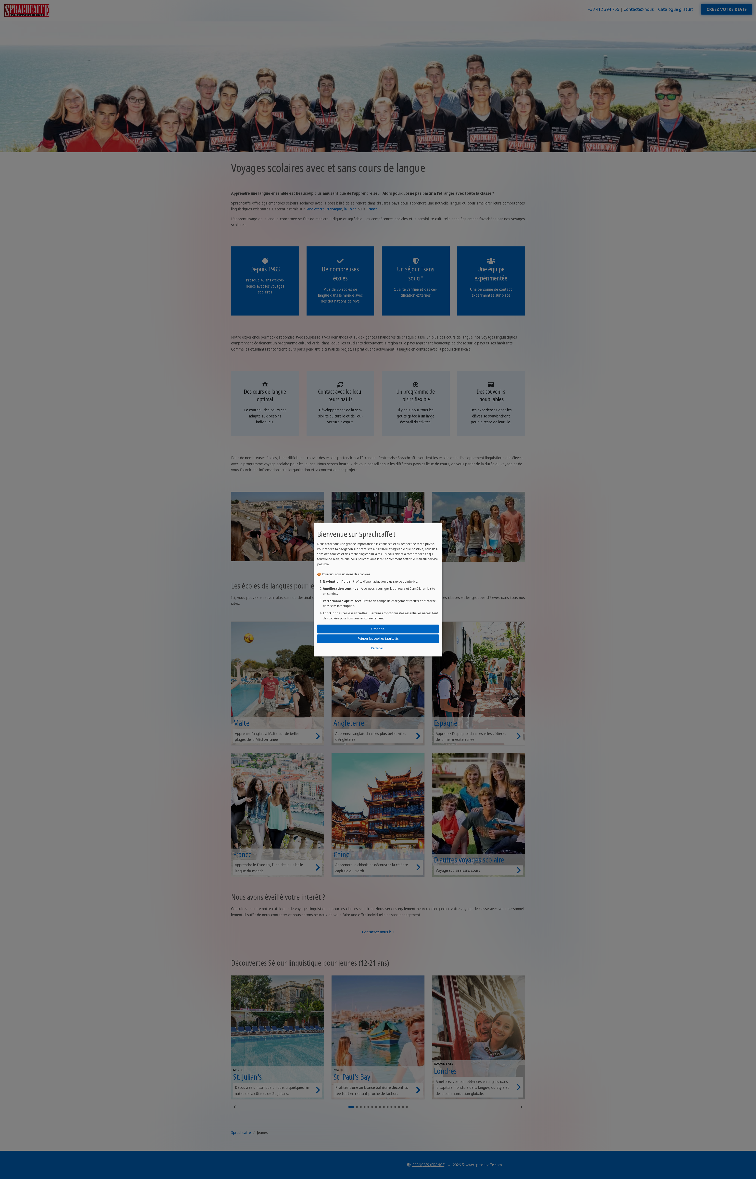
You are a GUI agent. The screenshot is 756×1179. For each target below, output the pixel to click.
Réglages (377, 648)
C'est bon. (378, 629)
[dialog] (378, 589)
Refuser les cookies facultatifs (378, 638)
